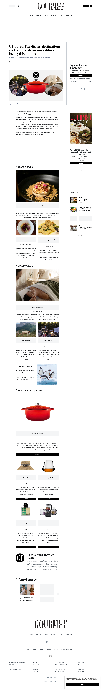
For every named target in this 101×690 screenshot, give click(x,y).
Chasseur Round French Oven (37, 433)
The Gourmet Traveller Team (18, 62)
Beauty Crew (81, 669)
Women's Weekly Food (61, 664)
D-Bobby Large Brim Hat (26, 478)
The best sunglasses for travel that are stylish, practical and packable (26, 599)
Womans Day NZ (37, 664)
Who (34, 667)
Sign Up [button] (87, 6)
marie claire (81, 662)
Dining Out (38, 15)
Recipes (31, 15)
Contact (56, 649)
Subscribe (48, 649)
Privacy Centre (73, 681)
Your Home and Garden (15, 669)
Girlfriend (81, 671)
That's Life (36, 671)
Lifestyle (53, 15)
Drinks (60, 15)
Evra (53, 239)
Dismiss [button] (82, 684)
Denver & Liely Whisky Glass (48, 478)
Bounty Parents (59, 671)
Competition (69, 15)
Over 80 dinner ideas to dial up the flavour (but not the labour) (85, 209)
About (28, 649)
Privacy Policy (82, 78)
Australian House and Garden (17, 662)
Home (10, 42)
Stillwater (40, 206)
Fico (28, 239)
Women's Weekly (59, 662)
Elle (79, 664)
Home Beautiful (13, 664)
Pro (48, 524)
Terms (41, 649)
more (30, 114)
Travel (46, 15)
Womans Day (36, 662)
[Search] (18, 6)
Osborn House (47, 340)
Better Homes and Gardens (16, 667)
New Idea (35, 669)
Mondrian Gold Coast (36, 307)
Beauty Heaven (81, 667)
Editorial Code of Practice (67, 649)
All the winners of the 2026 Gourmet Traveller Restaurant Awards (85, 200)
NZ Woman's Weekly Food (62, 667)
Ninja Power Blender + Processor (49, 522)
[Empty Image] (73, 218)
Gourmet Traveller (60, 669)
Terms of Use (87, 78)
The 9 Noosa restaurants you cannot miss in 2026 (85, 227)
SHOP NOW (37, 454)
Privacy (35, 649)
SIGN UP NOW (81, 75)
